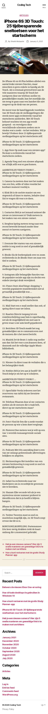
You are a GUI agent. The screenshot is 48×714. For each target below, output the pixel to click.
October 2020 (9, 648)
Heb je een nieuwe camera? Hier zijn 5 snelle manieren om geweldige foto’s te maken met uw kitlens (22, 621)
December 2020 (10, 641)
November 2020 (10, 644)
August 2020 (8, 655)
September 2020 (11, 651)
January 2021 (9, 637)
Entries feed (8, 687)
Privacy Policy (8, 709)
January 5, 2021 (36, 41)
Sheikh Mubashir (17, 41)
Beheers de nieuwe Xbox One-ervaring (21, 587)
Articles (24, 15)
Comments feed (10, 691)
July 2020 (7, 658)
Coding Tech (24, 5)
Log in (5, 684)
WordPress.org (10, 694)
